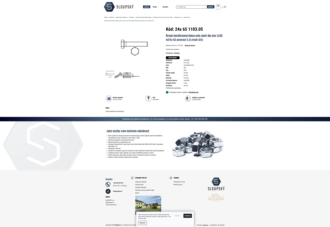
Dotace (137, 193)
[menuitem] (146, 7)
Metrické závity (178, 184)
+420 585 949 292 (200, 119)
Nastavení (142, 223)
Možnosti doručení (190, 45)
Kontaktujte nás (194, 92)
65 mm (186, 75)
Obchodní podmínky (140, 187)
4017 (185, 70)
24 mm (186, 73)
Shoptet (222, 225)
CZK (218, 6)
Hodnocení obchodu (140, 182)
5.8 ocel (186, 78)
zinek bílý (186, 60)
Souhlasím (188, 216)
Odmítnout (178, 216)
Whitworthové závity (179, 182)
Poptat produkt (172, 58)
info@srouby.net (117, 191)
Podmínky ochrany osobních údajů (144, 190)
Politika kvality (139, 184)
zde (145, 218)
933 (185, 68)
